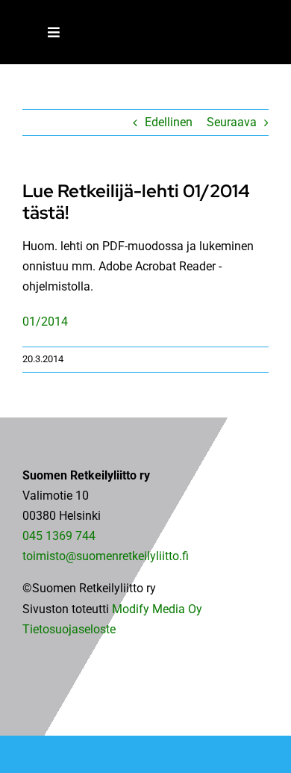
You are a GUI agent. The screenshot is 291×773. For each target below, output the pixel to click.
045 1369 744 (59, 536)
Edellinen (169, 122)
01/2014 (45, 321)
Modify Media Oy (157, 609)
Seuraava (232, 122)
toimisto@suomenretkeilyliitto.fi (105, 556)
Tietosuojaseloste (69, 629)
